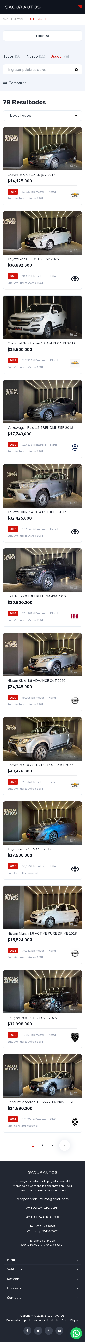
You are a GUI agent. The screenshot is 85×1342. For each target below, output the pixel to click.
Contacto (14, 1297)
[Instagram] (49, 1331)
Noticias (13, 1279)
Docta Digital (70, 1320)
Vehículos (14, 1269)
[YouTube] (59, 1331)
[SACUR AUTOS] (22, 7)
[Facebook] (27, 1331)
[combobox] (42, 115)
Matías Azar (37, 1320)
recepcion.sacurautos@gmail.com (43, 1199)
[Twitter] (38, 1331)
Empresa (14, 1288)
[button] (76, 1333)
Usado (59, 56)
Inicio (11, 1260)
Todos (12, 56)
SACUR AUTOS (13, 19)
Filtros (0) (42, 36)
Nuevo (35, 56)
